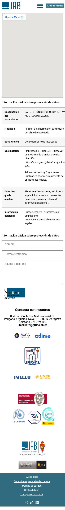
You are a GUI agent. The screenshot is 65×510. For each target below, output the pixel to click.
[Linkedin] (37, 502)
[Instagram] (26, 502)
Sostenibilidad (31, 490)
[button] (40, 5)
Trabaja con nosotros (31, 494)
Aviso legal (32, 476)
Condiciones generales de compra (32, 481)
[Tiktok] (31, 502)
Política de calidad (32, 485)
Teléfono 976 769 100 (32, 322)
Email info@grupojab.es (32, 325)
